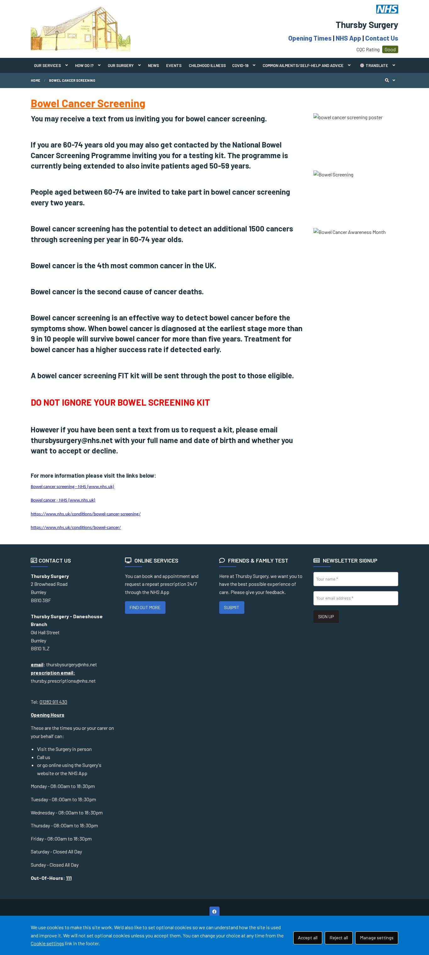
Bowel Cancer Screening (72, 80)
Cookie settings (47, 943)
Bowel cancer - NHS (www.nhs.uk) (63, 500)
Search (391, 80)
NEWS (153, 65)
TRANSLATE (376, 65)
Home (35, 80)
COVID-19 (240, 65)
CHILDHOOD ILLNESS (207, 65)
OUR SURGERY (121, 65)
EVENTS (174, 65)
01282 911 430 (53, 702)
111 (69, 878)
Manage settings (377, 937)
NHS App (348, 38)
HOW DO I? (84, 65)
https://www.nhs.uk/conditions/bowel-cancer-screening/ (86, 514)
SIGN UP (326, 616)
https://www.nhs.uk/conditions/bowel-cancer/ (76, 527)
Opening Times (310, 38)
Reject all (339, 937)
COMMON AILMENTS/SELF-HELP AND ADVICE (303, 65)
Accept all (308, 937)
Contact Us (381, 38)
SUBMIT (231, 607)
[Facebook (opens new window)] (214, 912)
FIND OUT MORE (145, 607)
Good (390, 49)
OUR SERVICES (47, 65)
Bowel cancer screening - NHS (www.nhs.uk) (72, 487)
